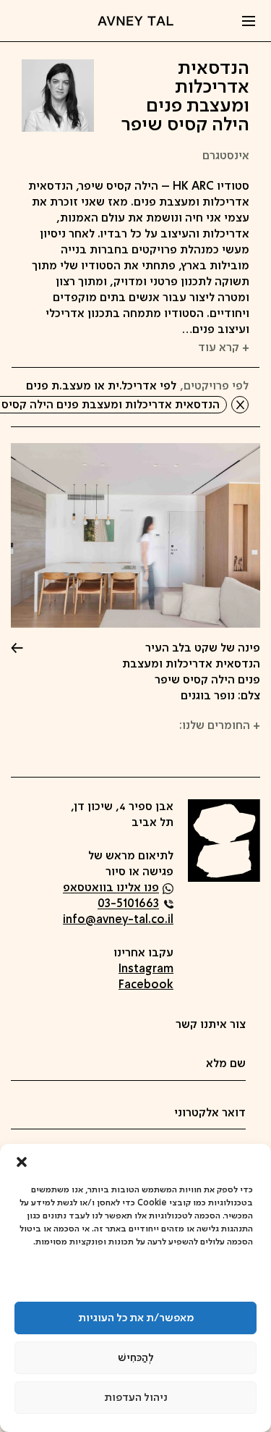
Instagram (146, 969)
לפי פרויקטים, (214, 386)
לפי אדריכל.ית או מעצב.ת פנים (101, 386)
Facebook (146, 985)
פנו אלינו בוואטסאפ (111, 888)
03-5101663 (128, 904)
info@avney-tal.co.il (118, 920)
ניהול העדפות (136, 1398)
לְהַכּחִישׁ (136, 1358)
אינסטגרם (225, 156)
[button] (21, 1162)
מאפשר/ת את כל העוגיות (136, 1318)
